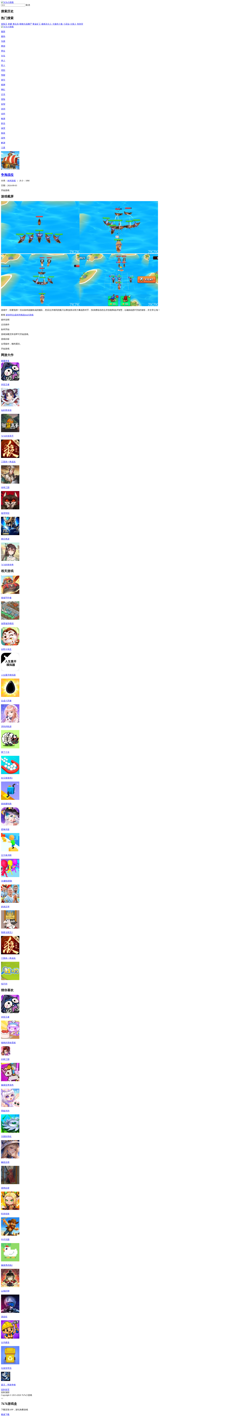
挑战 (22, 315)
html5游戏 (29, 315)
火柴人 (73, 24)
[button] (5, 1414)
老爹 (10, 24)
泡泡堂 (80, 24)
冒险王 (4, 24)
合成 (14, 315)
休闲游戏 (11, 181)
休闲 (18, 315)
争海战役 (7, 174)
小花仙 (66, 24)
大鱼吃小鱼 (57, 24)
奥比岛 (16, 24)
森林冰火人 (46, 24)
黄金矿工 (36, 24)
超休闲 (9, 315)
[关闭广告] (2, 1398)
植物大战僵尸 (25, 24)
